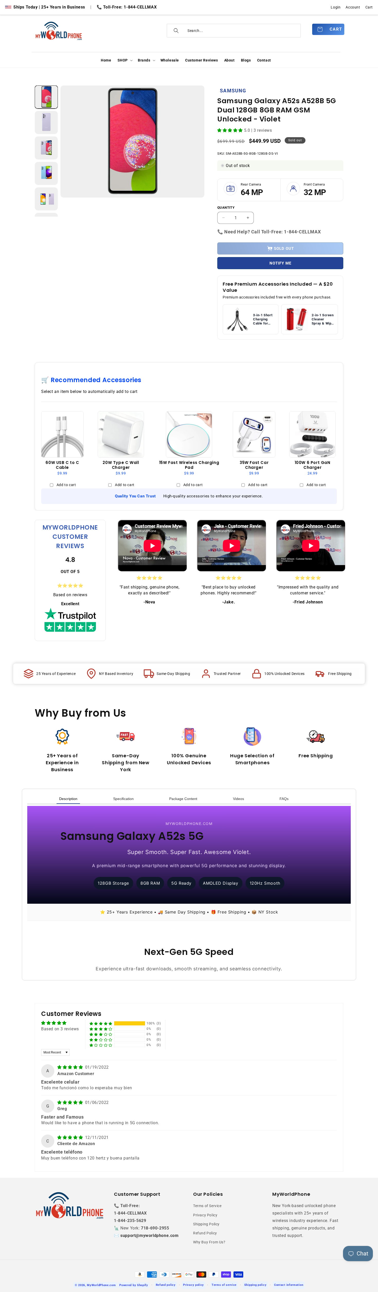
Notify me (280, 263)
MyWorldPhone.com (101, 1285)
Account (353, 7)
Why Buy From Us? (209, 1242)
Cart (369, 7)
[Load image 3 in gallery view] (46, 148)
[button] (124, 60)
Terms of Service (207, 1206)
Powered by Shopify (133, 1285)
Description (68, 799)
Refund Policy (205, 1233)
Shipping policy (255, 1285)
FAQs (284, 799)
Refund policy (166, 1285)
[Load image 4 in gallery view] (46, 173)
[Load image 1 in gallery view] (46, 97)
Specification (123, 799)
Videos (238, 799)
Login (335, 7)
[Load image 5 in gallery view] (46, 198)
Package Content (183, 799)
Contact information (288, 1285)
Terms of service (224, 1285)
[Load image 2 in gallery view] (46, 122)
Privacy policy (193, 1285)
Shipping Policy (206, 1224)
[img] (70, 1067)
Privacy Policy (205, 1215)
